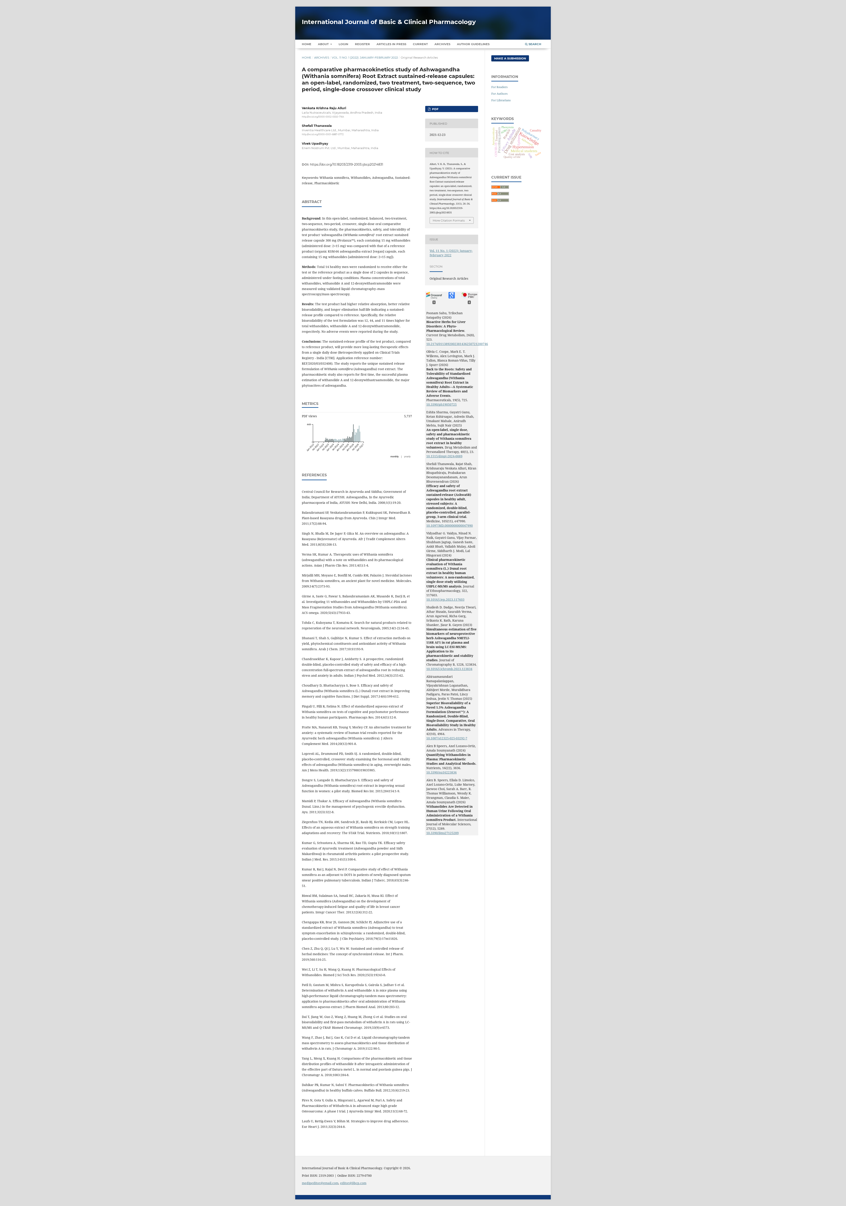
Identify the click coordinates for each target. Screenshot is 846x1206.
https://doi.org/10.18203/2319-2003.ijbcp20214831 (346, 164)
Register (362, 44)
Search (534, 44)
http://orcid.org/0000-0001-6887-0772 (323, 134)
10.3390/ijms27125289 (442, 833)
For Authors (499, 94)
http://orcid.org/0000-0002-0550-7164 (323, 116)
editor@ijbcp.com (353, 1183)
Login (343, 44)
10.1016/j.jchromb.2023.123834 (449, 669)
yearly (407, 456)
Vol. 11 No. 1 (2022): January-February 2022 (365, 57)
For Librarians (501, 100)
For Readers (499, 87)
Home (306, 44)
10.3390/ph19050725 (441, 404)
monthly (394, 456)
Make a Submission (510, 58)
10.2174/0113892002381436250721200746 (457, 344)
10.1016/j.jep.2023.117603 (445, 599)
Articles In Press (391, 44)
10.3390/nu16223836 (441, 772)
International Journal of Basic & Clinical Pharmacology (389, 22)
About (324, 44)
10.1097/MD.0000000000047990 (449, 525)
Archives (442, 44)
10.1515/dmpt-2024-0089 (444, 456)
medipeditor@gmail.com (320, 1183)
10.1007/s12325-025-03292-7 (446, 738)
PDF (434, 109)
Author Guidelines (473, 44)
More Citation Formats (449, 220)
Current (420, 44)
